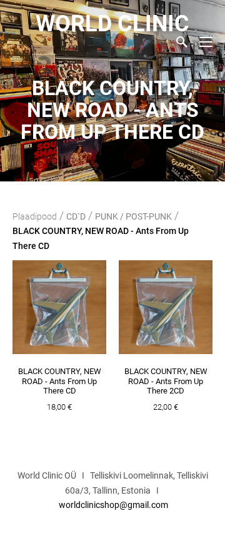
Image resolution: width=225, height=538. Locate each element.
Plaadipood (34, 216)
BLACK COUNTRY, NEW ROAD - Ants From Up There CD (100, 238)
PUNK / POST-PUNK (133, 216)
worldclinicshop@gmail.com (113, 505)
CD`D (76, 216)
